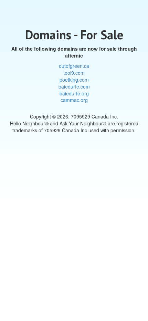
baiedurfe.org (74, 93)
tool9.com (74, 72)
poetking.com (74, 79)
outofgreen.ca (74, 65)
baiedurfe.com (74, 86)
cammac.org (74, 99)
